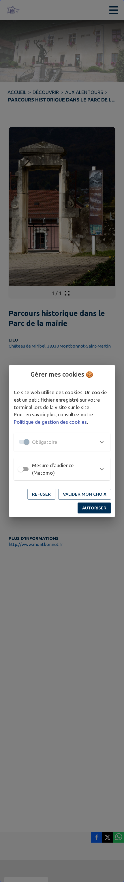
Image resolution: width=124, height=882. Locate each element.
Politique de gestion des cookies (50, 422)
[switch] (20, 469)
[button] (62, 442)
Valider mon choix (84, 494)
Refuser (41, 494)
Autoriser (94, 507)
